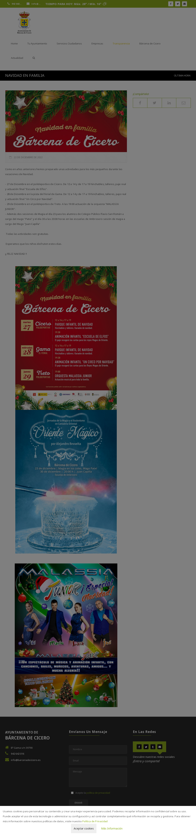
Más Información (111, 828)
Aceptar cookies (84, 828)
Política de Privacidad (95, 821)
